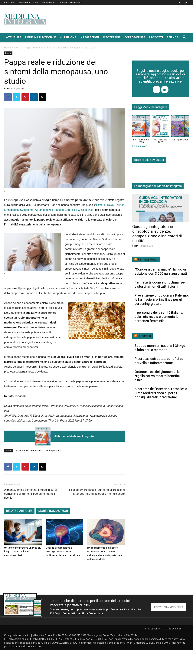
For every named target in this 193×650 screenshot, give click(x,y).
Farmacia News (148, 259)
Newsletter (75, 2)
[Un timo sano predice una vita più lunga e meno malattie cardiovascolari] (23, 531)
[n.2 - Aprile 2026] (180, 126)
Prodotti (156, 37)
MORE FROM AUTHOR (53, 511)
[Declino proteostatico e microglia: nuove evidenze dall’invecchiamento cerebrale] (64, 531)
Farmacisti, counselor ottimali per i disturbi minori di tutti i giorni (161, 284)
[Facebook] (180, 2)
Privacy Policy (152, 628)
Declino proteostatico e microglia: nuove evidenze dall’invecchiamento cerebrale (63, 551)
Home (7, 47)
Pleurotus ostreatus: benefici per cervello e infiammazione (160, 361)
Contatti (63, 2)
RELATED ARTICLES (19, 511)
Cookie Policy (174, 628)
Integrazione (90, 37)
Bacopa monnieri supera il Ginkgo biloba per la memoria (160, 348)
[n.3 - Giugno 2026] (160, 126)
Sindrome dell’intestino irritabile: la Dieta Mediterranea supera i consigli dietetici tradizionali (161, 393)
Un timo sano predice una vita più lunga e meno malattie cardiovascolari (22, 551)
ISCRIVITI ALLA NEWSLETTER (168, 607)
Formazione (24, 2)
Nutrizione (68, 37)
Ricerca (18, 47)
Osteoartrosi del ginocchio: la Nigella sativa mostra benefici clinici (157, 376)
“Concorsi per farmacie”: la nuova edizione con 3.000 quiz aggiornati (161, 271)
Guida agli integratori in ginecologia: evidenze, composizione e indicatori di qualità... (157, 233)
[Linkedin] (186, 2)
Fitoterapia (112, 37)
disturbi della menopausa (29, 450)
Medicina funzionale (40, 37)
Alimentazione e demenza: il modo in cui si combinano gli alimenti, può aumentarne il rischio (30, 493)
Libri (35, 2)
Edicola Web (139, 146)
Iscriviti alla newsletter (149, 160)
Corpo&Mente (134, 37)
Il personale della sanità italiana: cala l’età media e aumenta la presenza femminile (159, 316)
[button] (184, 37)
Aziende (172, 37)
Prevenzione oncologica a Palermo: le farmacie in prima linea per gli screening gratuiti (162, 299)
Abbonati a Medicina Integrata (74, 436)
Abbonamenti (48, 2)
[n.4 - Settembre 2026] (43, 436)
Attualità (13, 37)
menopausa (52, 450)
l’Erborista (144, 336)
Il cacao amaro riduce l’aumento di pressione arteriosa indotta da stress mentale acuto (97, 491)
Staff (7, 88)
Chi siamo (9, 2)
